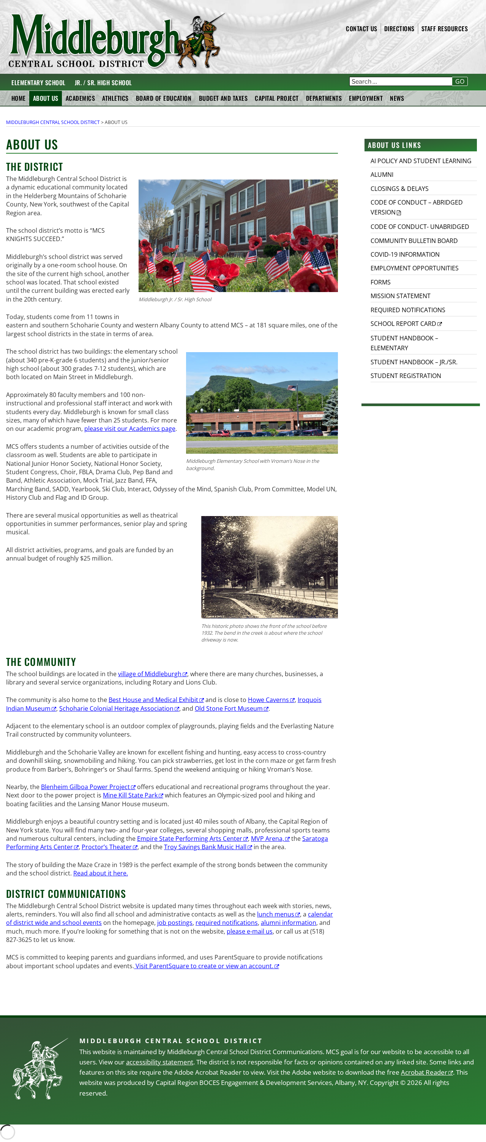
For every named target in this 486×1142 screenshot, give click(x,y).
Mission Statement (401, 296)
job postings (175, 922)
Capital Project (276, 98)
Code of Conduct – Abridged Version (417, 207)
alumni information (288, 922)
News (397, 98)
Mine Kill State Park (130, 795)
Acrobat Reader (424, 1072)
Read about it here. (100, 873)
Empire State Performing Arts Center (189, 838)
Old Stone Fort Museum (229, 708)
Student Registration (406, 376)
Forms (381, 282)
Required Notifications (408, 310)
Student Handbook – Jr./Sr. (414, 362)
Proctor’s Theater (107, 847)
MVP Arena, (267, 838)
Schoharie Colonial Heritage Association (116, 708)
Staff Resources (444, 28)
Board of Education (164, 98)
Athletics (115, 98)
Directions (399, 28)
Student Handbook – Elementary (404, 343)
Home (18, 98)
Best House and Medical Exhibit (153, 700)
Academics (80, 98)
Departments (324, 98)
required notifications (227, 922)
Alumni (382, 174)
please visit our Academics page (129, 428)
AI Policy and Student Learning (421, 161)
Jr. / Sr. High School (103, 82)
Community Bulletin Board (414, 241)
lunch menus (275, 914)
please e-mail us (250, 931)
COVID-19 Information (405, 254)
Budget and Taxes (223, 98)
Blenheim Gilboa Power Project (85, 787)
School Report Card (403, 323)
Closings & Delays (400, 188)
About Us (45, 98)
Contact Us (361, 28)
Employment (366, 98)
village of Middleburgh (149, 674)
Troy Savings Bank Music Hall (205, 847)
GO (459, 81)
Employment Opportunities (415, 268)
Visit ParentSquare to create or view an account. (203, 966)
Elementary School (38, 82)
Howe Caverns (268, 700)
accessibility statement (159, 1062)
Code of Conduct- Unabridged (420, 226)
